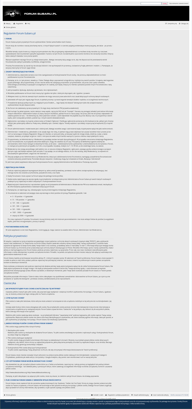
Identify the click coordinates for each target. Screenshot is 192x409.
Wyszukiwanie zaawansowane (178, 3)
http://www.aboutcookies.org (16, 372)
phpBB (92, 398)
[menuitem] (18, 23)
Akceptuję (96, 407)
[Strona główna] (30, 13)
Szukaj (164, 3)
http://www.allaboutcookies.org (38, 372)
